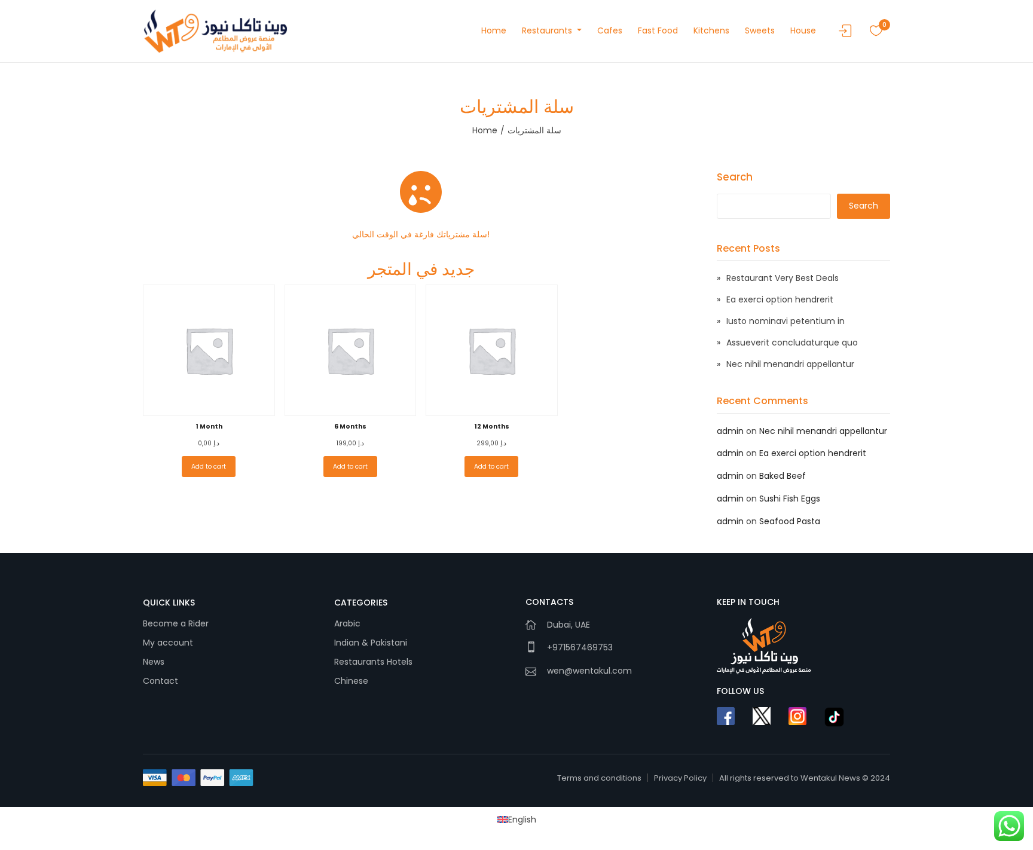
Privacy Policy (680, 778)
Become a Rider (176, 623)
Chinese (351, 681)
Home (493, 30)
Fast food (658, 30)
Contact (160, 681)
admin (730, 431)
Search (735, 177)
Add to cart (208, 466)
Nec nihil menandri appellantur (790, 364)
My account (168, 643)
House (803, 30)
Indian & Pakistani (370, 643)
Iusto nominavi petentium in (785, 321)
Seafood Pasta (789, 521)
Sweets (760, 30)
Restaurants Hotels (373, 662)
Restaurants (548, 30)
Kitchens (711, 30)
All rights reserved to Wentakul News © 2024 (804, 778)
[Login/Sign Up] (848, 34)
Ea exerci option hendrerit (779, 299)
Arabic (347, 623)
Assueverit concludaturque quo (792, 342)
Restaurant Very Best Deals (782, 278)
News (153, 662)
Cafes (609, 30)
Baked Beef (782, 476)
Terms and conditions (599, 778)
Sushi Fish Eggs (789, 499)
